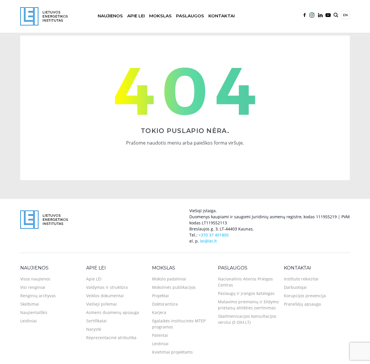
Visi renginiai (32, 287)
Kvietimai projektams (172, 352)
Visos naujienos (35, 279)
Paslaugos (190, 16)
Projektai (160, 295)
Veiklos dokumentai (105, 295)
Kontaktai (221, 16)
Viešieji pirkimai (101, 304)
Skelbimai (29, 304)
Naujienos (110, 16)
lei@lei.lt (208, 241)
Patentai (160, 335)
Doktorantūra (165, 304)
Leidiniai (28, 321)
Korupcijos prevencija (305, 295)
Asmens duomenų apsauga (112, 312)
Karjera (159, 312)
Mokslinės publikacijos (174, 287)
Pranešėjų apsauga (302, 304)
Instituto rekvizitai (301, 279)
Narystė (93, 329)
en (345, 15)
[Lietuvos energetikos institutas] (44, 16)
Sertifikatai (96, 321)
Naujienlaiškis (33, 312)
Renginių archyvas (38, 295)
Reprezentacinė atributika (111, 337)
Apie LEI (136, 16)
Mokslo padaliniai (169, 279)
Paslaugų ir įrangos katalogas (246, 293)
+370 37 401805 (214, 235)
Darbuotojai (295, 287)
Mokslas (160, 16)
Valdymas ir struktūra (107, 287)
